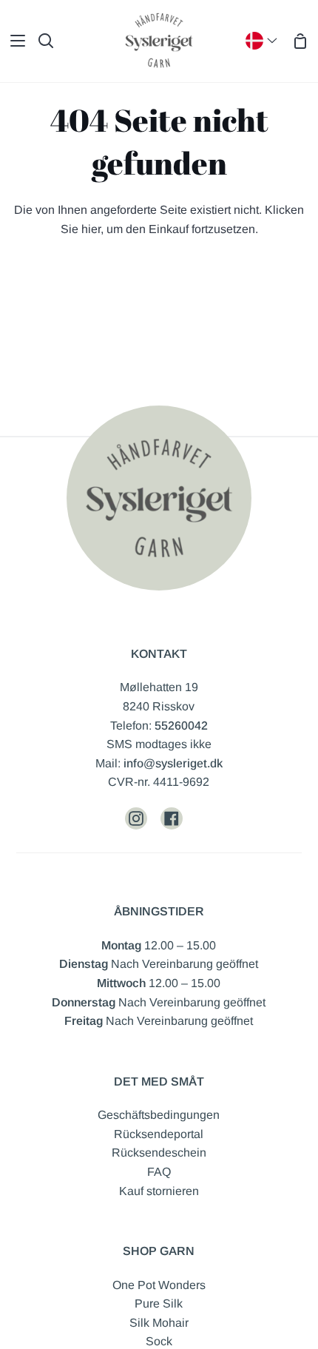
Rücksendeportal (158, 1134)
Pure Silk (159, 1303)
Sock (159, 1341)
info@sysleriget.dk (173, 763)
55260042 (181, 725)
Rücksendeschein (159, 1152)
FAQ (159, 1171)
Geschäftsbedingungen (159, 1115)
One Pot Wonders (159, 1285)
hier (91, 229)
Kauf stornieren (159, 1191)
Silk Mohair (159, 1322)
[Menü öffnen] (13, 41)
